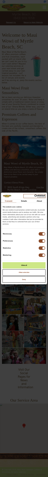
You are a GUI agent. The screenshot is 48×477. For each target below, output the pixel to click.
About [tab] (39, 201)
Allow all (24, 265)
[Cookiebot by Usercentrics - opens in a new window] (34, 196)
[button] (42, 241)
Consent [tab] (8, 201)
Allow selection (24, 272)
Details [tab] (24, 201)
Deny (24, 279)
